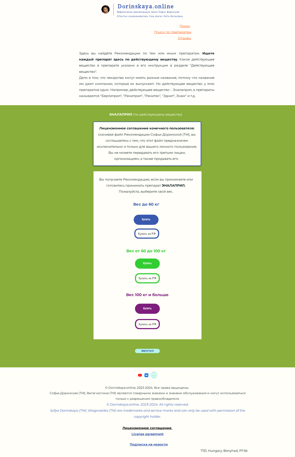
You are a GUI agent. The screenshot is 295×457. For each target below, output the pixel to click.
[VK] (146, 375)
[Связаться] (154, 375)
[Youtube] (140, 375)
